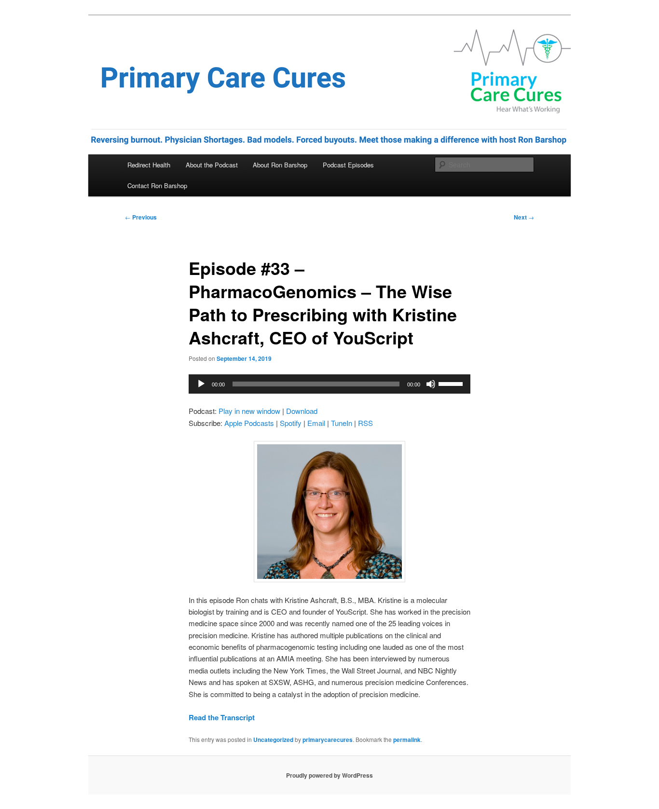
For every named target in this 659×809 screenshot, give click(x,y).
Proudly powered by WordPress (329, 775)
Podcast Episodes (348, 164)
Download (301, 411)
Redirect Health (148, 164)
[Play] (201, 384)
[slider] (452, 383)
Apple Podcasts (249, 423)
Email (316, 423)
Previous (141, 217)
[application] (329, 384)
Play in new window (249, 411)
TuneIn (341, 423)
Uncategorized (273, 739)
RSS (365, 423)
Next (524, 217)
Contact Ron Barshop (157, 185)
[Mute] (431, 384)
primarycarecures (327, 739)
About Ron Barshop (280, 164)
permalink (407, 739)
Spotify (291, 423)
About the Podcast (212, 164)
